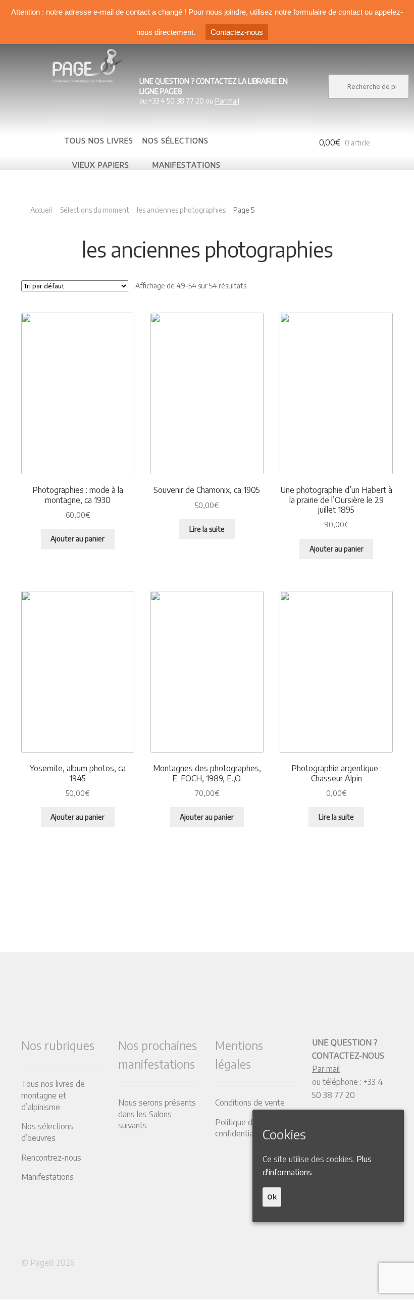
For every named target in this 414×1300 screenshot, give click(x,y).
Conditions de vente (250, 1102)
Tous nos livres (98, 140)
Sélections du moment (94, 210)
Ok (272, 1196)
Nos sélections (175, 140)
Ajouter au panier (77, 538)
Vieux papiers (100, 164)
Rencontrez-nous (51, 1158)
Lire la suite (207, 529)
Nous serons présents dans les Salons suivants (157, 1113)
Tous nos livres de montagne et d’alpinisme (53, 1095)
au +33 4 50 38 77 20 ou (213, 91)
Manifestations (186, 164)
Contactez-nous (237, 32)
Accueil (41, 210)
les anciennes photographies (181, 210)
